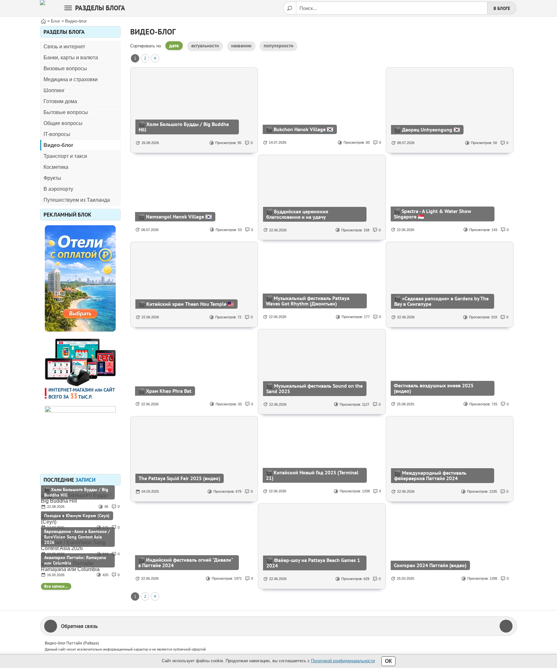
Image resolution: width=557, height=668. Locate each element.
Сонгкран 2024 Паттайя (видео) (430, 565)
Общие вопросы (63, 123)
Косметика (56, 167)
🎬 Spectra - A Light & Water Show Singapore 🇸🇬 (432, 214)
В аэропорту (58, 189)
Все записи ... (56, 586)
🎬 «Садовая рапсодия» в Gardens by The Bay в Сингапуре (441, 301)
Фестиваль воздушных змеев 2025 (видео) (434, 388)
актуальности (205, 46)
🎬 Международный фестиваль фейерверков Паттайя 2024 (430, 475)
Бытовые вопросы (66, 112)
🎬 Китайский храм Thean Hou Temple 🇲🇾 (186, 304)
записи (85, 479)
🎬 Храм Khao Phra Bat (164, 391)
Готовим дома (60, 101)
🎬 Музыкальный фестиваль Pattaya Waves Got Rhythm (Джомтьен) (307, 301)
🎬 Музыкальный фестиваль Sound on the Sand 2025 (314, 388)
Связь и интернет (64, 46)
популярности (278, 46)
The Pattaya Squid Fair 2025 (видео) (179, 478)
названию (241, 46)
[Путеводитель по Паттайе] (42, 8)
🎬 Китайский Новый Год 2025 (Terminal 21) (312, 475)
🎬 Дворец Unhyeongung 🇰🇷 (427, 129)
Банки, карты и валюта (71, 57)
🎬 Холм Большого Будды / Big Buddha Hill (76, 492)
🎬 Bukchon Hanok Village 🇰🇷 (299, 129)
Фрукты (52, 178)
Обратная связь (79, 626)
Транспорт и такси (65, 156)
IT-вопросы (57, 134)
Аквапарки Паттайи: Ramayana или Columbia (75, 560)
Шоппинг (54, 90)
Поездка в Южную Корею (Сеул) (77, 515)
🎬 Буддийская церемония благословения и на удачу (297, 214)
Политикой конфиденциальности (343, 660)
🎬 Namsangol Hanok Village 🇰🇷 (175, 216)
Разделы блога (100, 8)
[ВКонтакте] (506, 626)
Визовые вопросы (65, 68)
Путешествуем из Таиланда (77, 200)
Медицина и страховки (71, 79)
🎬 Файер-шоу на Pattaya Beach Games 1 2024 (313, 563)
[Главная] (43, 20)
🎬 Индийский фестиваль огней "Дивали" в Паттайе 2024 (185, 562)
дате (174, 46)
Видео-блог (58, 145)
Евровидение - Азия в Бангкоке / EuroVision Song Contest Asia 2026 (77, 536)
